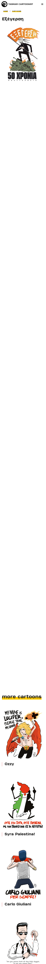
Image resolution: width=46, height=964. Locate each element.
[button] (42, 4)
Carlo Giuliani (18, 904)
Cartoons (16, 11)
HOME (5, 11)
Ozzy (9, 764)
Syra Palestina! (20, 834)
